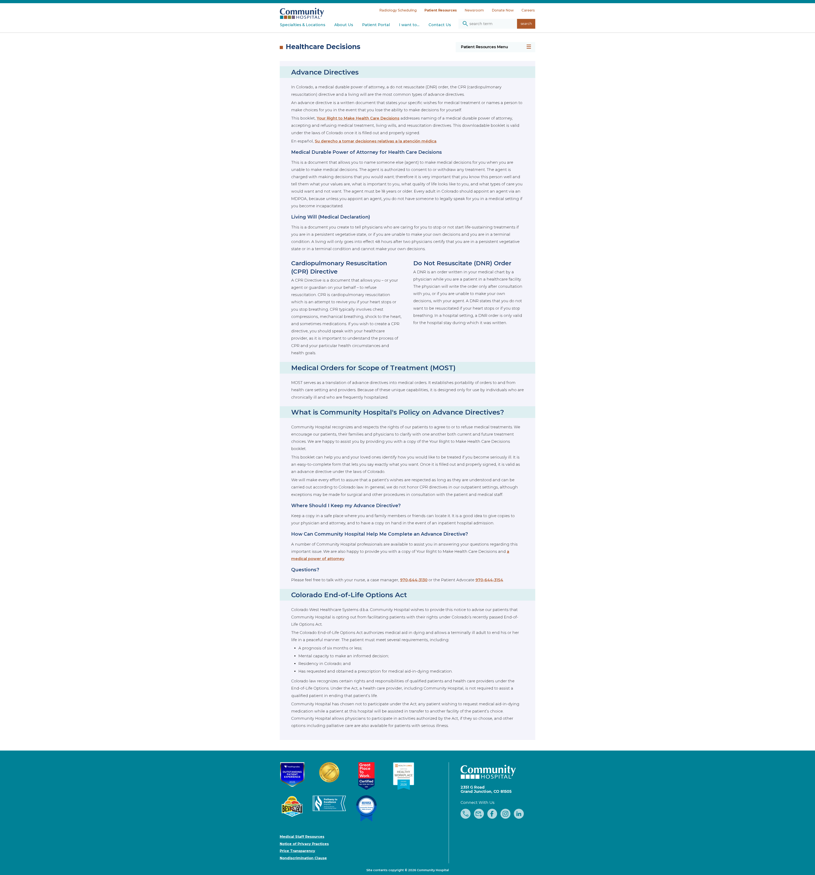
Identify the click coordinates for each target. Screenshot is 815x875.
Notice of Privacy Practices (304, 844)
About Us (343, 25)
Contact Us (440, 25)
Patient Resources (440, 10)
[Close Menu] (528, 47)
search (526, 24)
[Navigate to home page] (302, 11)
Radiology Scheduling (398, 10)
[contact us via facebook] (492, 814)
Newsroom (474, 10)
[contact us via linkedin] (519, 814)
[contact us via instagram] (505, 814)
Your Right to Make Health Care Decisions (358, 118)
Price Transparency (297, 851)
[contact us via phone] (466, 814)
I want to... (409, 25)
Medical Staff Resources (302, 837)
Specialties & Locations (302, 25)
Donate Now (503, 10)
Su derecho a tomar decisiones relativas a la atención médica (375, 141)
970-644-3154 (489, 580)
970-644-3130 (413, 580)
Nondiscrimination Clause (303, 858)
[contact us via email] (479, 814)
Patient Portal (376, 25)
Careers (528, 10)
